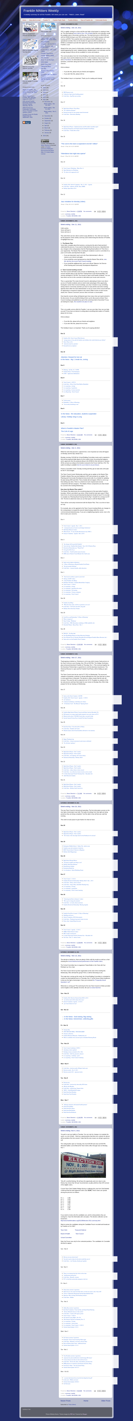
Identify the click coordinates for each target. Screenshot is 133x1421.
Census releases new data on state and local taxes (75, 1359)
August (46, 123)
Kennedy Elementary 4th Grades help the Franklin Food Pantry (79, 128)
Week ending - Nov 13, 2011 (71, 956)
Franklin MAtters (73, 20)
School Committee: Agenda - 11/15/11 (73, 1001)
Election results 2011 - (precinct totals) (73, 1072)
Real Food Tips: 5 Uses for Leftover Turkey (74, 726)
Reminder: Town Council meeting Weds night (75, 1339)
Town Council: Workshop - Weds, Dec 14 (74, 168)
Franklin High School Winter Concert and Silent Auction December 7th (81, 712)
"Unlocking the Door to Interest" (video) (73, 899)
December (47, 101)
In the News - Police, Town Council (72, 882)
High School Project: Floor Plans (72, 108)
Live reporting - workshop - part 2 (72, 1055)
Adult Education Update (69, 775)
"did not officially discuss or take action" (73, 1311)
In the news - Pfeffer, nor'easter (71, 1380)
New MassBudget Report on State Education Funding (77, 635)
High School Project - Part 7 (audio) (72, 751)
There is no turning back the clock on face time (75, 1273)
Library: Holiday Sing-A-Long (71, 417)
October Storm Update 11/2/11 (71, 1327)
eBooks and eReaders (69, 1086)
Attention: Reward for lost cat (71, 357)
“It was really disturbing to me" (71, 404)
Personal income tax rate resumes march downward (76, 112)
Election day (67, 1082)
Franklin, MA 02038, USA (73, 216)
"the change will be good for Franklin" (73, 544)
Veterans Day (67, 1030)
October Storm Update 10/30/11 (71, 1382)
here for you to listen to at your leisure (88, 465)
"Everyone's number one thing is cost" (73, 862)
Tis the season (67, 400)
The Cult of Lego (67, 431)
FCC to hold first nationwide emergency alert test (75, 1279)
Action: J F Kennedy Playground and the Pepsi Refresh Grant (78, 1293)
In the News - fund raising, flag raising (77, 1017)
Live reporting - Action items (71, 1323)
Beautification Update (69, 866)
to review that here (95, 987)
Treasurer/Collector (80, 1230)
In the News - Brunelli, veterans (71, 1277)
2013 (44, 95)
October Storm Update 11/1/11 (71, 1345)
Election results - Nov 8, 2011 (71, 1070)
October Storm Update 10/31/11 (71, 1367)
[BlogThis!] (100, 211)
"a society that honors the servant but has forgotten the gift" (78, 1378)
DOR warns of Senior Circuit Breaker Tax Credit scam (77, 554)
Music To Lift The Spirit (47, 60)
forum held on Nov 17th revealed (83, 33)
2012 (44, 97)
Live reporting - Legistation (70, 888)
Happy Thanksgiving (69, 739)
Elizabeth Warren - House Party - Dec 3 (73, 625)
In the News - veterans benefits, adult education (75, 568)
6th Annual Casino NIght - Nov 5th (72, 1317)
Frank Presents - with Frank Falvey (47, 46)
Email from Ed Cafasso (69, 1108)
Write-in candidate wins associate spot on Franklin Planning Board (80, 1037)
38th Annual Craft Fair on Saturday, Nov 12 (74, 1319)
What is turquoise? (68, 619)
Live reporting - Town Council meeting (73, 890)
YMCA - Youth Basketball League (72, 1090)
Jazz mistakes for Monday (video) (73, 201)
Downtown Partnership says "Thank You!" (74, 548)
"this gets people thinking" (70, 566)
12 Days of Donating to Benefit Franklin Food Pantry (76, 564)
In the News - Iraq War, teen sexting (72, 96)
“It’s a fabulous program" (70, 110)
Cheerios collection (68, 1033)
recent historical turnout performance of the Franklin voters (85, 961)
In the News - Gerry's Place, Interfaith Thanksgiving (76, 884)
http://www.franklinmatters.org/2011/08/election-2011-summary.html (80, 1220)
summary (67, 214)
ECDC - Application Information (71, 373)
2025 (44, 90)
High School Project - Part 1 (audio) (72, 832)
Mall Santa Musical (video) (70, 529)
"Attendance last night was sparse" (73, 153)
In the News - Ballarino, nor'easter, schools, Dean (75, 1341)
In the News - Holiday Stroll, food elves (73, 788)
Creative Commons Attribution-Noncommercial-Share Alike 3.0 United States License (47, 150)
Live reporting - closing (69, 386)
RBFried (72, 1414)
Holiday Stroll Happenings (70, 852)
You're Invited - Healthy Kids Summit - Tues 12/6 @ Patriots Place (80, 546)
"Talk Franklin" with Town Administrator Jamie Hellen (48, 39)
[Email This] (98, 211)
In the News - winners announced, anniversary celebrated (77, 741)
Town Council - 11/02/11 (70, 1315)
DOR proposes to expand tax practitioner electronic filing (78, 1363)
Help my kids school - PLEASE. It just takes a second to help (78, 716)
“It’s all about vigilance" (69, 743)
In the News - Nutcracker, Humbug (72, 114)
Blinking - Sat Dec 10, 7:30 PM (71, 370)
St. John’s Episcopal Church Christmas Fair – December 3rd (78, 774)
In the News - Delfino (69, 1297)
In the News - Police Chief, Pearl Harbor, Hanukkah (76, 384)
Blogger (85, 1414)
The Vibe (43, 68)
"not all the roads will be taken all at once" (74, 1000)
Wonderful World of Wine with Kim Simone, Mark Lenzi (48, 79)
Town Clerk (64, 1230)
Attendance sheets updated (70, 1050)
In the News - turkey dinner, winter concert (74, 770)
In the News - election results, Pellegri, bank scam (76, 1068)
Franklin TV (46, 20)
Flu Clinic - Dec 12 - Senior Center (72, 937)
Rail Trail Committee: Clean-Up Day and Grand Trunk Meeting (79, 1310)
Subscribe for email (34, 20)
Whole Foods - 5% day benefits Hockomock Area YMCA (77, 531)
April (45, 125)
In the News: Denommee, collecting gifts (78, 1019)
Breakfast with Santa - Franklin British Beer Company (77, 582)
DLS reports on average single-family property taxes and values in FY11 (81, 714)
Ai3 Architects (67, 700)
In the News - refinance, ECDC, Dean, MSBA (74, 186)
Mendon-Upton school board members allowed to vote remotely (79, 730)
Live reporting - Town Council (71, 594)
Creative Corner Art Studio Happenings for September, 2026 (30, 116)
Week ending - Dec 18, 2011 (71, 28)
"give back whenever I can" (70, 1003)
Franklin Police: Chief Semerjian (72, 371)
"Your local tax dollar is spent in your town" (74, 577)
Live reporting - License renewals (72, 390)
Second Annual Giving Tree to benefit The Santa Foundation (78, 718)
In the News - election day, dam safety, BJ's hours (75, 1084)
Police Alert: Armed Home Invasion (72, 921)
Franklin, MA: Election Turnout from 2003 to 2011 (76, 998)
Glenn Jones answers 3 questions (71, 1289)
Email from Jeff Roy (68, 1106)
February (47, 130)
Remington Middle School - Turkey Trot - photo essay (77, 846)
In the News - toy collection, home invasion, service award (78, 772)
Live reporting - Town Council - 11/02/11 (74, 1325)
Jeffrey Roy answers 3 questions (71, 1308)
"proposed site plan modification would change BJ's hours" (78, 1358)
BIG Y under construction (70, 933)
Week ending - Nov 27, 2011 (71, 658)
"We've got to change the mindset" (72, 901)
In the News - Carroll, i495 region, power (73, 1313)
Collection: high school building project (73, 94)
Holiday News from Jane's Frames (72, 608)
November (47, 116)
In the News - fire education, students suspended (78, 414)
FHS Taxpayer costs (68, 92)
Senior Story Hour (46, 64)
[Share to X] (101, 211)
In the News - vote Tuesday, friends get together (75, 1261)
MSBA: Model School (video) (71, 931)
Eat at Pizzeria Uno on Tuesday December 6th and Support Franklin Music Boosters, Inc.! (85, 637)
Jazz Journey (45, 57)
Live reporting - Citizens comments (72, 592)
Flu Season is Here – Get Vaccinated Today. (74, 1365)
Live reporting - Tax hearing (70, 590)
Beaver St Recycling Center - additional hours (75, 1343)
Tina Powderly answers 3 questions (72, 1356)
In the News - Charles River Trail (71, 130)
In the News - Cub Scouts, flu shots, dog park (74, 606)
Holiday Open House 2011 (70, 188)
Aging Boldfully (45, 41)
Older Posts (105, 1401)
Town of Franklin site (87, 20)
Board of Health (65, 1233)
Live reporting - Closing (69, 886)
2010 (44, 135)
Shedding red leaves (68, 915)
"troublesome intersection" (70, 1275)
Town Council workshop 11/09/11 (72, 1048)
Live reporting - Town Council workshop (74, 1057)
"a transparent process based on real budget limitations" (77, 528)
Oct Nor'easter (67, 1383)
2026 (44, 87)
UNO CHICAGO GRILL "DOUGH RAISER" (74, 1031)
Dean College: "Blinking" (70, 621)
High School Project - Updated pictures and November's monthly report (81, 126)
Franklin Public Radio (59, 20)
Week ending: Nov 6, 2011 (70, 1131)
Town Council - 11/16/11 (70, 879)
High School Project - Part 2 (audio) (72, 833)
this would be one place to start (83, 301)
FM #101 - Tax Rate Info (69, 633)
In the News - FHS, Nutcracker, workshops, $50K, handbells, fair (79, 623)
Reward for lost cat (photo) (70, 346)
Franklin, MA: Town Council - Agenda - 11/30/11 (76, 698)
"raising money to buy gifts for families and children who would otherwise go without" (85, 340)
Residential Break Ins (69, 868)
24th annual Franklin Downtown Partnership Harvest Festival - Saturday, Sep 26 (29, 103)
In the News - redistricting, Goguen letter (73, 1088)
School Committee (66, 1237)
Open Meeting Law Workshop (71, 170)
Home (24, 20)
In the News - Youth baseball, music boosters (74, 552)
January (46, 132)
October (46, 118)
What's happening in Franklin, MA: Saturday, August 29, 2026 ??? (29, 97)
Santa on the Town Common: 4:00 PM (73, 696)
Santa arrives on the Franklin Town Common (74, 639)
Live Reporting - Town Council (71, 392)
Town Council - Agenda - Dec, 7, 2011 (73, 526)
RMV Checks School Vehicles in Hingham (74, 850)
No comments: (88, 211)
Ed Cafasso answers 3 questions (71, 1337)
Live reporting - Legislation (70, 388)
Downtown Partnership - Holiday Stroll (73, 757)
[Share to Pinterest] (105, 211)
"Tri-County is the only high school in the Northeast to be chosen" (80, 835)
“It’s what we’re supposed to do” (71, 172)
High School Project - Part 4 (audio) (72, 786)
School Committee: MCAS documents (73, 917)
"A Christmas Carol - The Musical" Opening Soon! (76, 703)
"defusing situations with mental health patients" (75, 1104)
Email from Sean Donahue (70, 1092)
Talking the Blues (46, 66)
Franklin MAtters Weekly (41, 11)
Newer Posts (66, 1401)
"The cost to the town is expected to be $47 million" (79, 144)
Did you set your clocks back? (71, 1257)
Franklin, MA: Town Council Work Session (74, 338)
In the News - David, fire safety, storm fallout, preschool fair (78, 1361)
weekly (73, 214)
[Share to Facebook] (103, 211)
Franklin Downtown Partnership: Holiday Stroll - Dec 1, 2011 (78, 880)
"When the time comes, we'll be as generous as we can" (77, 604)
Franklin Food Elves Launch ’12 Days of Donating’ (76, 913)
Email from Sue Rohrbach (70, 1112)
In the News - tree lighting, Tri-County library (75, 755)
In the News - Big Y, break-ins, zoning (74, 359)
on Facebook (67, 59)
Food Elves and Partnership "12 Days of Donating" (76, 617)
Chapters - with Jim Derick (48, 44)
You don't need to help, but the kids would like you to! (77, 1259)
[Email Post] (94, 211)
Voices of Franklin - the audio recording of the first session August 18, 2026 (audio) (30, 92)
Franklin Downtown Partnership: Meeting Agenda (76, 905)
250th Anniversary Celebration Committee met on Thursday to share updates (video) (30, 110)
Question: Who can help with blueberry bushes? (75, 1295)
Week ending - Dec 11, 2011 (71, 224)
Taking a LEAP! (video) (69, 579)
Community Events (101, 20)
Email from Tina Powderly (70, 1094)
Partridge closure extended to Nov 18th (73, 1052)
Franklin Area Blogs (68, 603)
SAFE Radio (44, 62)
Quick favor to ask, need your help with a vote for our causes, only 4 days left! (82, 1291)
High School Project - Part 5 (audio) (72, 766)
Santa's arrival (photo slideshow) (71, 562)
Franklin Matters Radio (47, 55)
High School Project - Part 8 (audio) (72, 753)
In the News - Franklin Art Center (72, 728)
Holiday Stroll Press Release (70, 864)
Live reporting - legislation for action (73, 588)
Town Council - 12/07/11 (70, 382)
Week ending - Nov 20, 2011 (71, 806)
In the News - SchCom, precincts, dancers (74, 1054)
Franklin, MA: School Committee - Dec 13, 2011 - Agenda (78, 184)
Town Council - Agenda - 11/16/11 (72, 929)
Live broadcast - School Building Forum (73, 870)
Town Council (80, 1233)
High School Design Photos (70, 860)
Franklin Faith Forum (47, 53)
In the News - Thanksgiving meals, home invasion (76, 919)
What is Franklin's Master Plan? (72, 428)
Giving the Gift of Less (69, 550)
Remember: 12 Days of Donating (72, 402)
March (46, 128)
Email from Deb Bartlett (69, 1110)
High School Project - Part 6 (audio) (72, 768)
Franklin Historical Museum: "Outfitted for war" (75, 1035)
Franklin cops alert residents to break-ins (73, 848)
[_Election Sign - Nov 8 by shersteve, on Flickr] (83, 1177)
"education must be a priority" (71, 344)
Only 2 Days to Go (68, 342)
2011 (44, 99)
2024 (44, 92)
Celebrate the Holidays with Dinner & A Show (75, 702)
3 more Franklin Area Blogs (70, 580)
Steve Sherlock (45, 145)
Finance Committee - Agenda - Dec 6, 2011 (74, 533)
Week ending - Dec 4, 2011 (70, 448)
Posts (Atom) (72, 1404)
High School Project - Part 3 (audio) (72, 784)
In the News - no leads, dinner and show (73, 903)
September (47, 120)
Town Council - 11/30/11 (70, 584)
